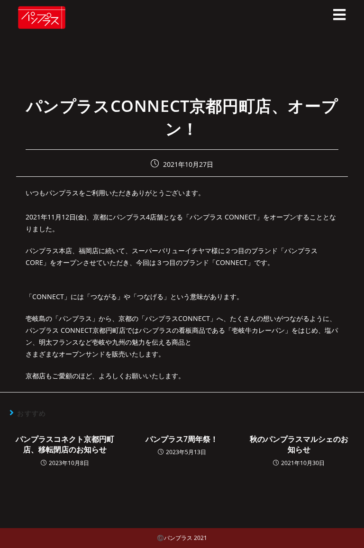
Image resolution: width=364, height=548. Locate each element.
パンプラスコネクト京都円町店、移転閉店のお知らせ (65, 444)
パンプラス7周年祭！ (182, 439)
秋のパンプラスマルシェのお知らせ (299, 444)
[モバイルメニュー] (339, 17)
